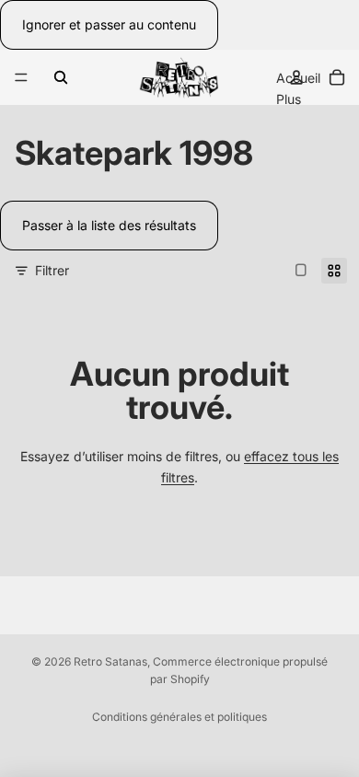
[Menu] (21, 78)
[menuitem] (288, 99)
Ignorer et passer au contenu (109, 24)
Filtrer (52, 270)
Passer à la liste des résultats (109, 225)
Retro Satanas (110, 661)
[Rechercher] (61, 77)
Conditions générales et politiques (179, 717)
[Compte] (296, 77)
